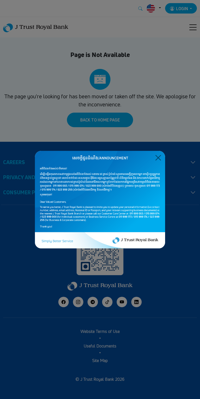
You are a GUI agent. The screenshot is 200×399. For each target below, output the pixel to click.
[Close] (158, 158)
